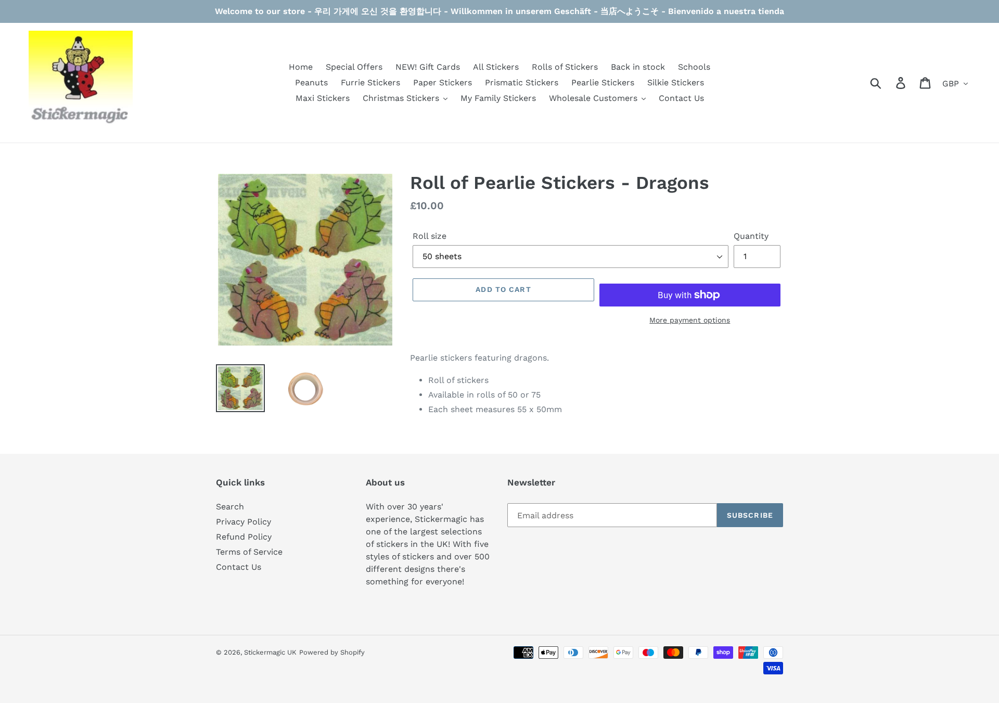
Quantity (751, 236)
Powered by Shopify (332, 652)
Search (230, 507)
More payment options (689, 320)
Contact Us (238, 567)
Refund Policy (244, 537)
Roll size (429, 236)
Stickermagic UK (270, 652)
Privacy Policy (243, 522)
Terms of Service (249, 552)
